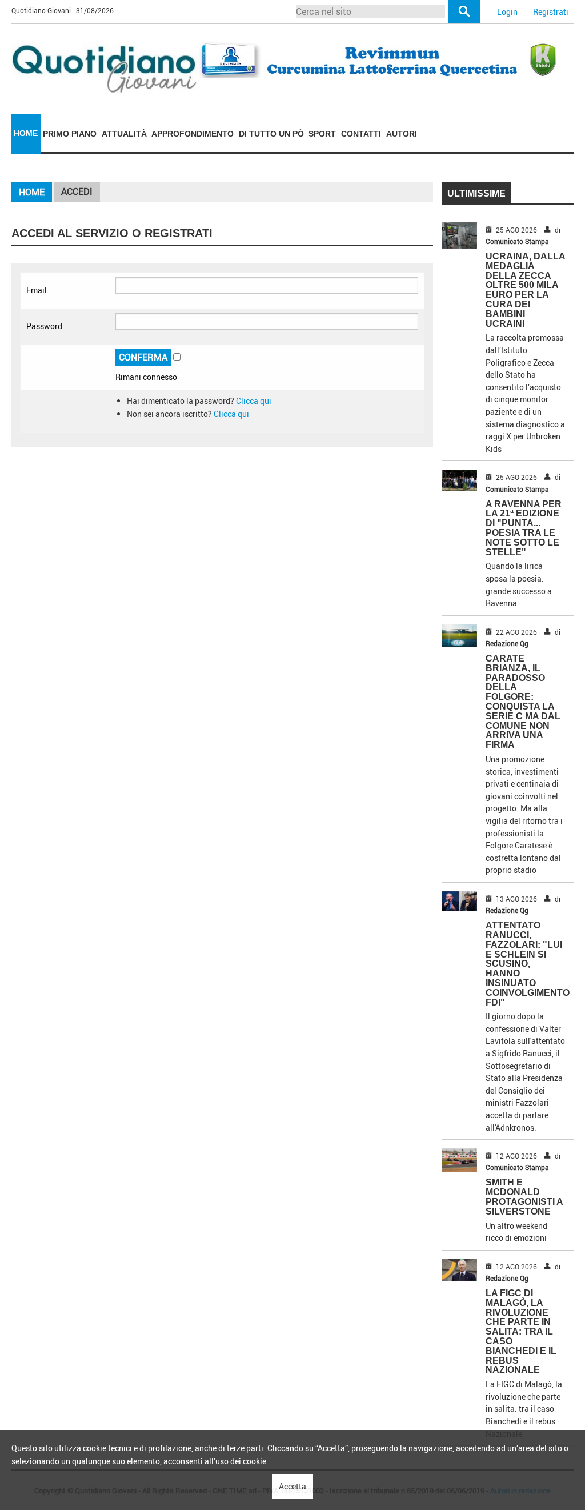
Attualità (124, 133)
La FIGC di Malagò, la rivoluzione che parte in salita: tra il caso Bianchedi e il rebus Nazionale (521, 1331)
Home (26, 133)
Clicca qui (253, 400)
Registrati (550, 11)
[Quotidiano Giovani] (105, 67)
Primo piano (70, 133)
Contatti (361, 133)
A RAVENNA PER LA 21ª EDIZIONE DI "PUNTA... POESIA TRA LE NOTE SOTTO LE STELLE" (524, 528)
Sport (322, 133)
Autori (401, 133)
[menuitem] (26, 133)
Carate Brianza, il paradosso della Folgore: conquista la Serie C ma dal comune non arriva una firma (523, 702)
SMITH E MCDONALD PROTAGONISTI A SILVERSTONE (524, 1196)
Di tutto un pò (271, 133)
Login (507, 11)
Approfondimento (192, 133)
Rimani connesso (146, 376)
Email (36, 290)
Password (44, 326)
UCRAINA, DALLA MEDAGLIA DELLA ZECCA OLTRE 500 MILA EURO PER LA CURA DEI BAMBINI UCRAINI (525, 290)
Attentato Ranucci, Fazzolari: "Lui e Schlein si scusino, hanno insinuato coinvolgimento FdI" (528, 963)
